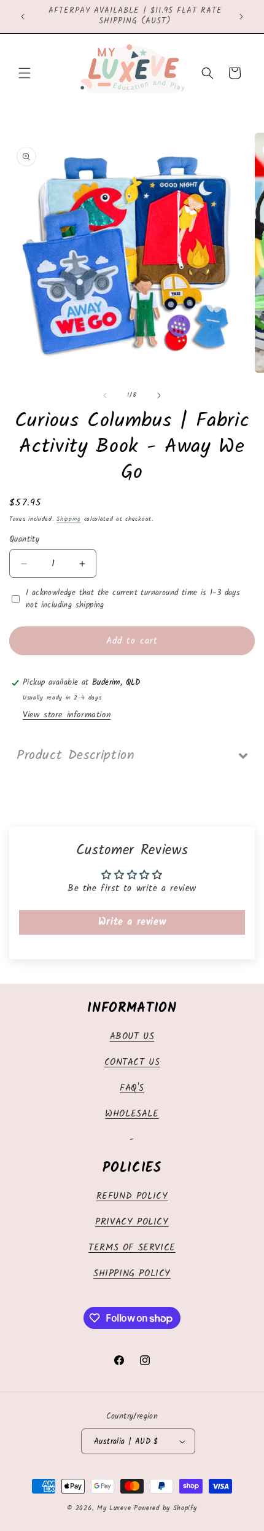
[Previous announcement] (22, 16)
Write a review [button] (132, 922)
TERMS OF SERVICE (132, 1248)
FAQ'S (132, 1088)
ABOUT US (132, 1036)
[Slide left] (104, 395)
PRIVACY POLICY (131, 1222)
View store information (67, 715)
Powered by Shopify (165, 1508)
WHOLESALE (131, 1114)
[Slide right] (159, 395)
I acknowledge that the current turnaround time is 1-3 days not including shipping (133, 599)
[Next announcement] (241, 16)
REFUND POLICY (132, 1196)
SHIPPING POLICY (132, 1273)
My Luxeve (114, 1508)
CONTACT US (132, 1062)
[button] (24, 73)
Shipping (68, 519)
